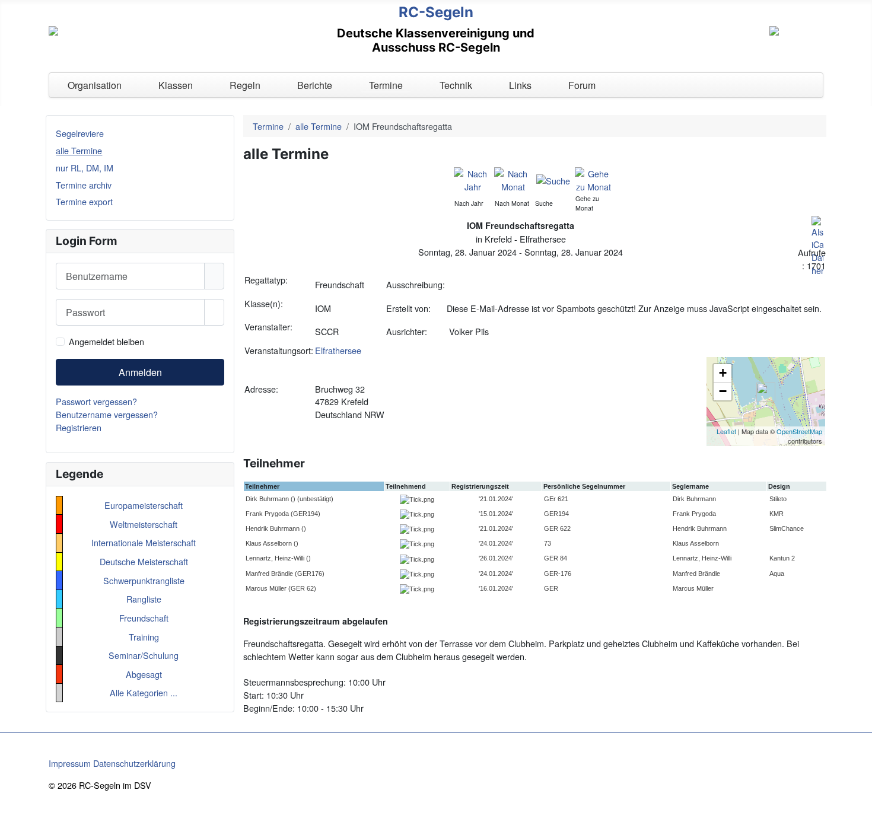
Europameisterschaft (143, 505)
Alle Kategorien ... (143, 692)
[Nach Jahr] (472, 179)
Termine (386, 85)
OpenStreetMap (799, 431)
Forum (582, 85)
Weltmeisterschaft (143, 524)
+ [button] (723, 372)
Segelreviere (80, 133)
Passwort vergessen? (96, 401)
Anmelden (140, 372)
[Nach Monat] (513, 179)
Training (144, 636)
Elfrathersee (338, 350)
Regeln (245, 85)
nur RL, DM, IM (84, 167)
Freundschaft (143, 617)
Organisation (95, 85)
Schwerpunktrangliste (143, 580)
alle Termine (79, 150)
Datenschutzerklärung (134, 763)
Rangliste (143, 599)
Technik (456, 85)
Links (520, 85)
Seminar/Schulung (144, 655)
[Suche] (553, 179)
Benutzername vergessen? (107, 414)
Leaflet (726, 431)
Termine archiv (84, 185)
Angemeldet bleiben (106, 341)
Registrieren (78, 427)
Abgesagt (144, 674)
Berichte (314, 85)
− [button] (723, 391)
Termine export (84, 201)
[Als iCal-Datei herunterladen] (817, 244)
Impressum (70, 763)
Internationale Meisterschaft (143, 542)
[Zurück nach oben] (858, 811)
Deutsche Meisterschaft (144, 561)
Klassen (175, 85)
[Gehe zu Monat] (593, 179)
